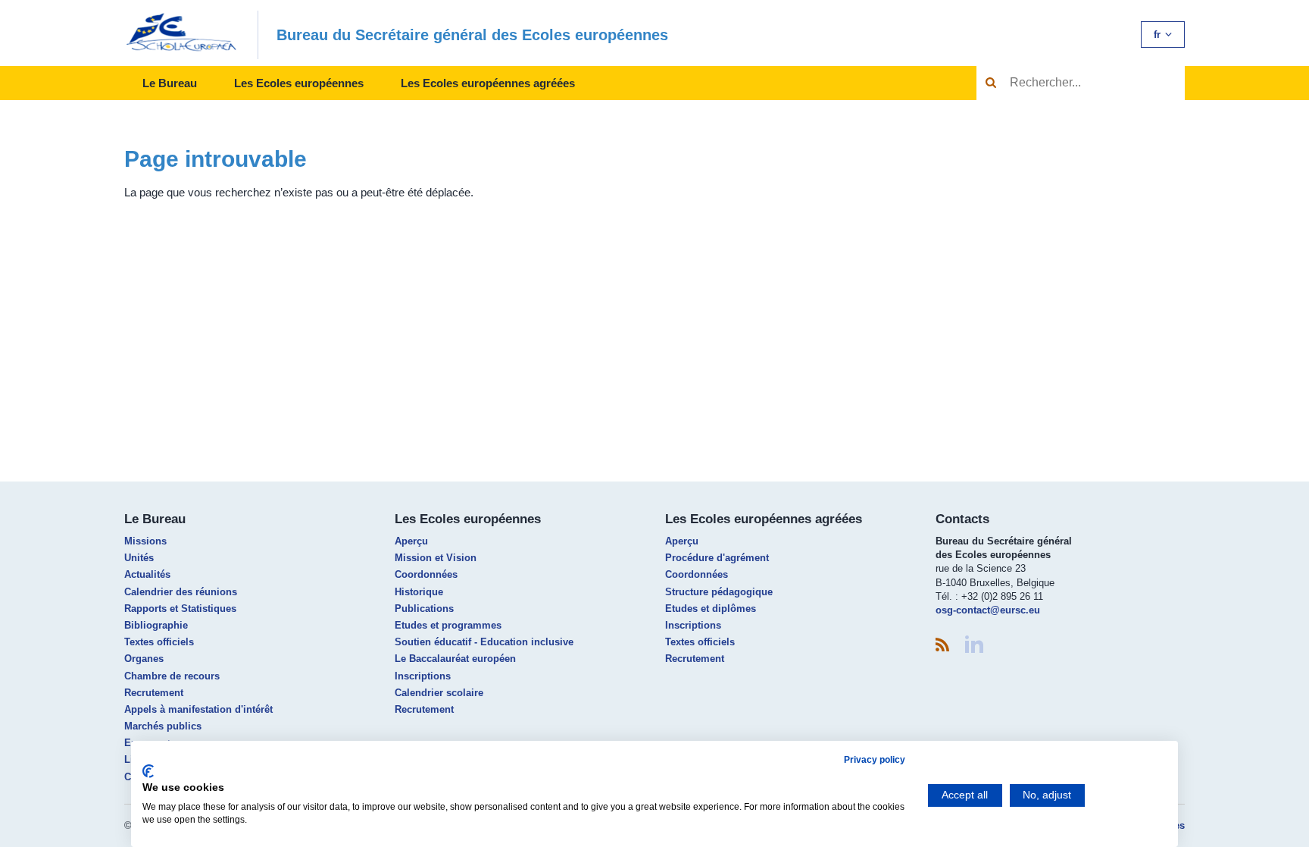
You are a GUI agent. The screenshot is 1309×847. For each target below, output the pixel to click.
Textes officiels (159, 642)
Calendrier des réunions (180, 592)
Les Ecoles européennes (299, 83)
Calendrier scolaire (439, 692)
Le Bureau (169, 83)
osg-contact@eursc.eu (988, 610)
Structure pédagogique (719, 592)
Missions (145, 541)
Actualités (147, 574)
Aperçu (411, 541)
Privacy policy (874, 759)
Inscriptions (423, 676)
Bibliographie (156, 625)
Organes (144, 658)
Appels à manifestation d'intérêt (198, 709)
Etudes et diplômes (710, 608)
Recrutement (153, 692)
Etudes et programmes (448, 625)
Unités (139, 557)
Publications (424, 608)
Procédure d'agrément (717, 557)
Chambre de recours (172, 676)
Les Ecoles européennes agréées (488, 83)
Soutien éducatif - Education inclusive (484, 642)
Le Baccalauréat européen (455, 658)
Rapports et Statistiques (180, 608)
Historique (419, 592)
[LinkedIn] (974, 644)
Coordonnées (426, 574)
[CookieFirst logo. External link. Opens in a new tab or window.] (148, 771)
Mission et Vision (435, 557)
